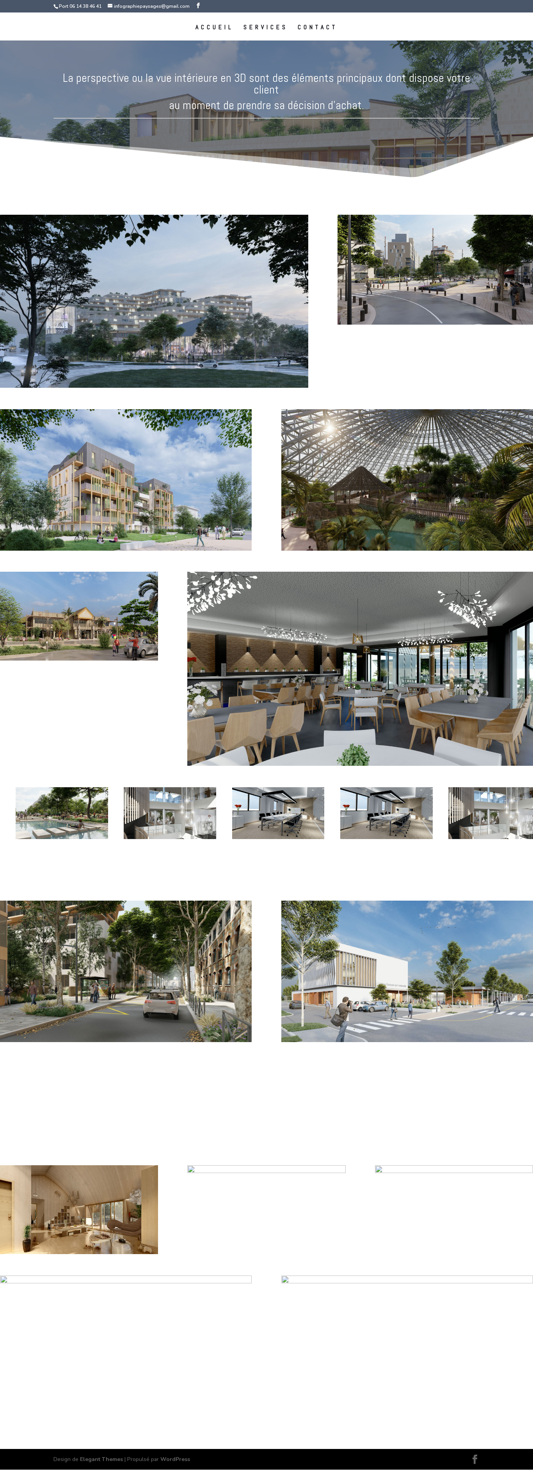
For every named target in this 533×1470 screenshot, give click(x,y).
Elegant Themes (101, 1459)
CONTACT (318, 28)
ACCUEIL (214, 28)
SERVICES (265, 28)
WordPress (175, 1459)
